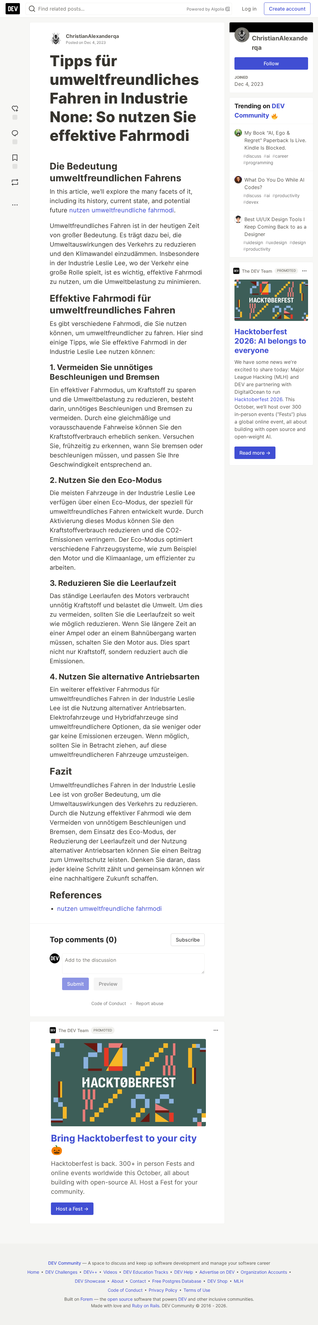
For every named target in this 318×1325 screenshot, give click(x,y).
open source (120, 1299)
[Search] (32, 9)
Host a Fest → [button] (72, 1209)
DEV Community (64, 1263)
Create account (287, 9)
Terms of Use (197, 1290)
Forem (86, 1299)
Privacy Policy (163, 1290)
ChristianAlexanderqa (92, 36)
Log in (249, 9)
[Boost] (15, 182)
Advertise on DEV (216, 1272)
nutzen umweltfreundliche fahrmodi (121, 210)
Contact (138, 1281)
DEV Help (183, 1272)
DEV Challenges (61, 1272)
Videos (110, 1272)
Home (33, 1272)
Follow (271, 63)
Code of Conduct (108, 1003)
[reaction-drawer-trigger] (15, 112)
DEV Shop (217, 1281)
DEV (182, 1299)
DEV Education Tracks (145, 1272)
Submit (75, 984)
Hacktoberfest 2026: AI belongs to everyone (270, 341)
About (117, 1281)
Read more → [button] (254, 453)
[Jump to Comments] (15, 136)
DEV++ (90, 1272)
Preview (108, 984)
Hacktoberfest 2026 (258, 399)
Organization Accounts (264, 1272)
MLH (238, 1281)
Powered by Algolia (206, 9)
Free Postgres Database (176, 1281)
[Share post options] (15, 205)
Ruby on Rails (145, 1305)
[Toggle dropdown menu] (216, 1030)
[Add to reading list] (15, 161)
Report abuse (149, 1003)
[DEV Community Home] (12, 8)
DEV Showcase (90, 1281)
